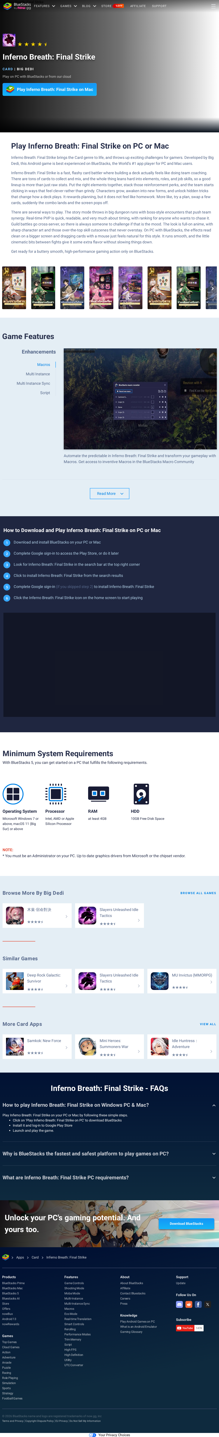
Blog (86, 6)
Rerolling (69, 1329)
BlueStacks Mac (12, 1288)
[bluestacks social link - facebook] (198, 1304)
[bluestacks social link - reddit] (188, 1304)
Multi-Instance (73, 1298)
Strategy (7, 1393)
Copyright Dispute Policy (39, 1420)
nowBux (7, 1314)
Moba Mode (72, 1293)
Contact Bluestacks (132, 1293)
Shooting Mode (74, 1288)
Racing (6, 1372)
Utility (68, 1360)
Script (68, 1344)
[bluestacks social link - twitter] (207, 1304)
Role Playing (10, 1378)
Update (180, 1283)
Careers (125, 1298)
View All (208, 1024)
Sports (6, 1388)
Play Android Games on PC (137, 1321)
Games (65, 6)
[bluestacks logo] (17, 6)
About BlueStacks (131, 1283)
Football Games (12, 1398)
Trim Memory (72, 1339)
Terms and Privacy (13, 1420)
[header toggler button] (213, 6)
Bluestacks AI (10, 1298)
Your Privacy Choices (114, 1435)
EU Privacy (61, 1420)
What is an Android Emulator (138, 1326)
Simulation (9, 1383)
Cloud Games (10, 1347)
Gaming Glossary (131, 1331)
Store (111, 6)
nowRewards (10, 1324)
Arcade (6, 1362)
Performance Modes (77, 1334)
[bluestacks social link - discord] (179, 1304)
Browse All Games (198, 893)
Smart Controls (74, 1324)
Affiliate (138, 6)
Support (159, 6)
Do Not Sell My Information (85, 1420)
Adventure (8, 1357)
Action (6, 1352)
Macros (69, 1308)
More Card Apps (22, 1024)
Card (8, 69)
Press (123, 1303)
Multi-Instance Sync (77, 1303)
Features (42, 6)
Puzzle (6, 1367)
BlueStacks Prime (13, 1283)
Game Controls (74, 1283)
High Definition (73, 1355)
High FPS (70, 1349)
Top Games (9, 1342)
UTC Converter (73, 1365)
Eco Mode (70, 1314)
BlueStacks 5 (10, 1293)
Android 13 (9, 1319)
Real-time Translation (78, 1319)
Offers (6, 1308)
